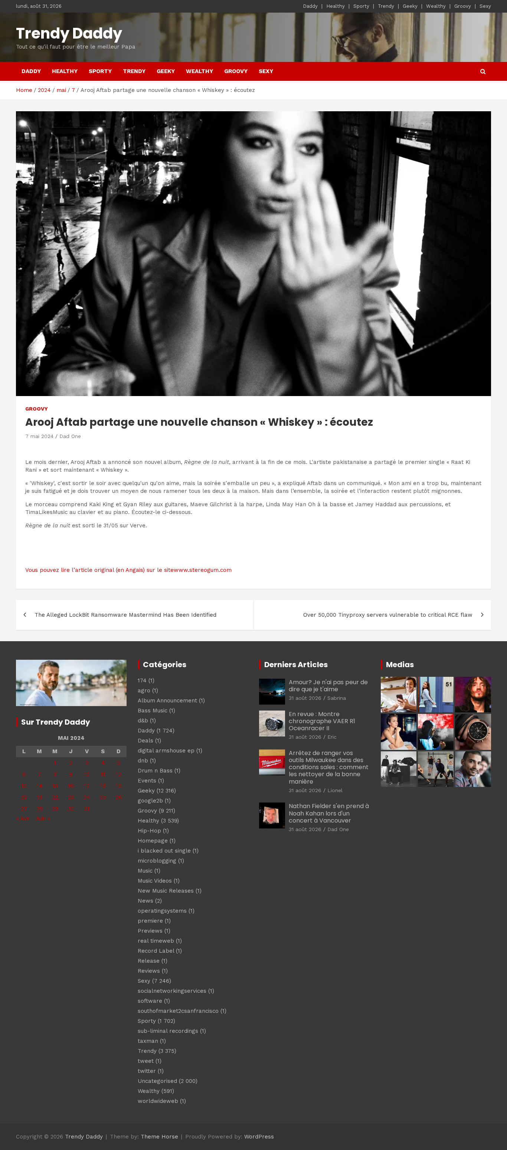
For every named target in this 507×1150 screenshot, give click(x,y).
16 (70, 785)
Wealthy (436, 6)
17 (86, 785)
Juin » (42, 818)
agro (144, 690)
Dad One (70, 436)
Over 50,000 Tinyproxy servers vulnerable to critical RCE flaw (387, 615)
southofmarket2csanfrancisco (178, 1011)
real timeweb (156, 941)
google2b (150, 800)
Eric (332, 737)
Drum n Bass (155, 770)
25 (103, 797)
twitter (147, 1071)
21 (39, 797)
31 (86, 808)
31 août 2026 (305, 698)
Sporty (361, 6)
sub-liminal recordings (168, 1031)
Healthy (335, 6)
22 (55, 797)
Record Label (156, 951)
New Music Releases (166, 890)
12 (118, 774)
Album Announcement (167, 700)
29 (55, 808)
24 (87, 797)
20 (24, 797)
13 (23, 785)
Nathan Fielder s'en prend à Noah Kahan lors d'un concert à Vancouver (329, 813)
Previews (150, 930)
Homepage (153, 840)
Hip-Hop (149, 830)
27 (24, 808)
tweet (146, 1061)
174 (142, 680)
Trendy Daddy (69, 33)
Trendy (386, 6)
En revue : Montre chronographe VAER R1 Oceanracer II (322, 721)
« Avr (22, 818)
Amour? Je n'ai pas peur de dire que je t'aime (328, 685)
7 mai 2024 (39, 436)
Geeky (410, 6)
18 (103, 785)
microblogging (157, 860)
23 (71, 797)
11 (103, 774)
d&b (143, 720)
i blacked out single (164, 850)
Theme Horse (159, 1136)
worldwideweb (158, 1101)
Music (145, 870)
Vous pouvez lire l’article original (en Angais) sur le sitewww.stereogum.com (128, 570)
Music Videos (155, 880)
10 (86, 774)
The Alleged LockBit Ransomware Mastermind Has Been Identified (125, 615)
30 (71, 808)
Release (149, 961)
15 (55, 785)
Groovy (462, 6)
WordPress (259, 1136)
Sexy (485, 6)
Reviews (149, 971)
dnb (143, 760)
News (145, 900)
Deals (145, 740)
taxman (148, 1041)
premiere (150, 920)
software (150, 1001)
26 (118, 797)
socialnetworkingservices (172, 991)
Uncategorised (157, 1081)
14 (39, 785)
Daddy (310, 6)
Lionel (335, 790)
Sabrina (336, 698)
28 (39, 808)
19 (118, 785)
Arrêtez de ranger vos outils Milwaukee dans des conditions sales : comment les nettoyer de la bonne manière (329, 767)
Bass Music (152, 710)
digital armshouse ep (166, 750)
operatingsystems (162, 910)
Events (147, 780)
